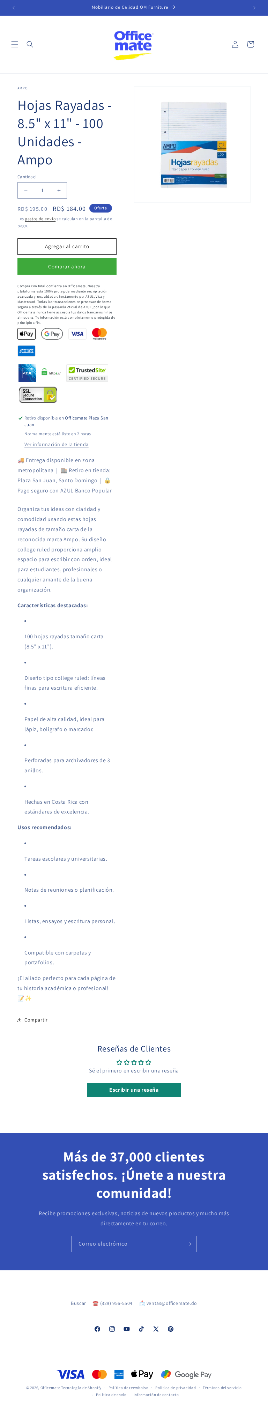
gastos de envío (40, 218)
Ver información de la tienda (56, 444)
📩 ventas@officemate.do (168, 1303)
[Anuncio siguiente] (254, 7)
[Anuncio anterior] (13, 7)
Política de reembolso (129, 1387)
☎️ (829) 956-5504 (112, 1303)
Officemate (50, 1387)
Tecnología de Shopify (81, 1387)
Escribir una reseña (133, 1089)
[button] (14, 44)
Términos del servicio (222, 1387)
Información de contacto (156, 1394)
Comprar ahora (67, 266)
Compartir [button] (35, 1020)
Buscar (78, 1303)
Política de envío (111, 1394)
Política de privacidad (175, 1387)
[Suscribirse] (188, 1244)
